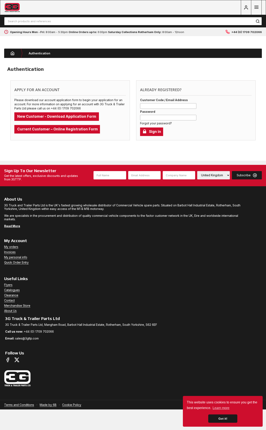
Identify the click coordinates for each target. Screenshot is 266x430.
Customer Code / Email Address (164, 100)
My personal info (15, 257)
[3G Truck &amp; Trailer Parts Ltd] (12, 7)
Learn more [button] (221, 408)
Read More (12, 226)
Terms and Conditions (19, 405)
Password (147, 111)
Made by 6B (48, 405)
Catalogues (12, 290)
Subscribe (244, 175)
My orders (11, 247)
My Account (15, 240)
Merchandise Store (17, 305)
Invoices (10, 252)
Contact (9, 300)
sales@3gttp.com (27, 338)
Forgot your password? (156, 123)
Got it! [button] (222, 418)
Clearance (11, 295)
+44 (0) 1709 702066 (246, 32)
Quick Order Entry (16, 262)
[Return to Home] (15, 53)
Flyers (8, 285)
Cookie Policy (71, 405)
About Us (10, 310)
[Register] (246, 7)
